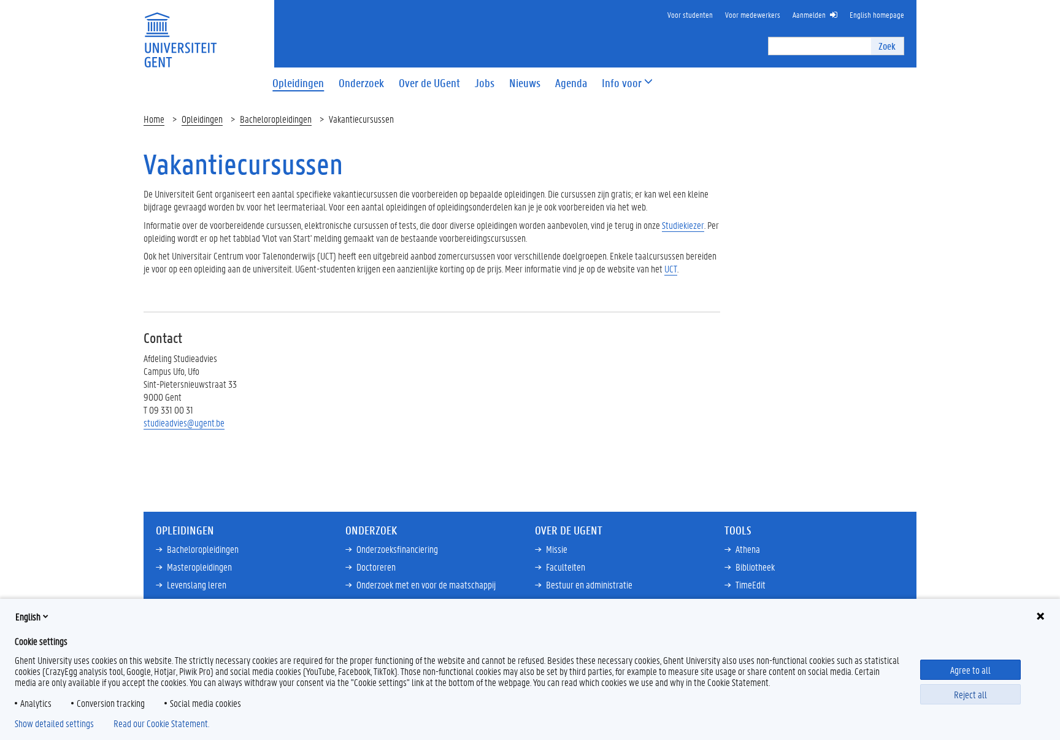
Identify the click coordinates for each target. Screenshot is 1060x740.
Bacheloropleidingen (276, 118)
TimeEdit (750, 584)
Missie (556, 548)
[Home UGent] (180, 32)
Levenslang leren (196, 584)
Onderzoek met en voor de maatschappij (426, 584)
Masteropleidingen (199, 566)
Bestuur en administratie (589, 584)
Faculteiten (565, 566)
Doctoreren (376, 566)
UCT (670, 268)
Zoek (887, 45)
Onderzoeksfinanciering (397, 548)
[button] (621, 83)
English (27, 616)
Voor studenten (690, 14)
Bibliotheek (755, 566)
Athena (747, 548)
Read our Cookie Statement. (161, 723)
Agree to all (970, 669)
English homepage (877, 14)
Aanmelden (809, 14)
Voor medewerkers (752, 14)
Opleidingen (202, 118)
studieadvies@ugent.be (184, 422)
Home (154, 118)
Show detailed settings (54, 723)
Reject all (970, 694)
